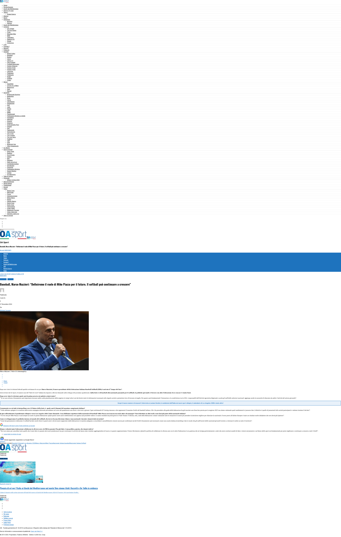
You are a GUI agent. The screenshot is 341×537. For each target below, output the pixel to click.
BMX (8, 36)
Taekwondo (10, 130)
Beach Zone (10, 191)
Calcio (9, 59)
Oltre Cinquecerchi (12, 146)
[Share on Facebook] (172, 374)
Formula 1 (7, 46)
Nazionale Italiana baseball (61, 443)
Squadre (6, 52)
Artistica (9, 21)
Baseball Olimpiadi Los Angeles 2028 (24, 443)
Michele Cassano (5, 310)
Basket (9, 57)
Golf (8, 105)
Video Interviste (12, 212)
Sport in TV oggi (8, 11)
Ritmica (9, 23)
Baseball (10, 55)
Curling (9, 173)
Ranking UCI (11, 39)
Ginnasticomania (12, 196)
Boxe (8, 98)
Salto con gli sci (12, 162)
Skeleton (10, 160)
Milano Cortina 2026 (13, 180)
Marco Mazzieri (40, 443)
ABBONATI (8, 250)
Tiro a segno (11, 135)
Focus (9, 194)
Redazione (6, 516)
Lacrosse (10, 71)
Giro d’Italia (10, 29)
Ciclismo (6, 27)
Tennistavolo (11, 132)
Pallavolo (6, 50)
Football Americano (13, 64)
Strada (9, 41)
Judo (8, 107)
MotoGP (6, 48)
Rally (8, 89)
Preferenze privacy (9, 525)
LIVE (5, 45)
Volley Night (11, 208)
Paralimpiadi (11, 114)
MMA (8, 112)
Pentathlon (10, 118)
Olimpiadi (6, 178)
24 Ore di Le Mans (13, 86)
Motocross (10, 87)
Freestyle (10, 167)
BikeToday (10, 192)
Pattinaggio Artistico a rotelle (16, 116)
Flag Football (11, 62)
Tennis (6, 12)
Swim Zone (10, 205)
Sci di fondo (11, 155)
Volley (9, 80)
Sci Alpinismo (11, 174)
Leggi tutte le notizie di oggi (12, 434)
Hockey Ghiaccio (12, 66)
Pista (8, 32)
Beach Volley (11, 53)
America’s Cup (11, 144)
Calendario (10, 37)
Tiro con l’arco (11, 137)
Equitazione (10, 103)
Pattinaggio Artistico (13, 169)
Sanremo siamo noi (13, 214)
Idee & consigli (8, 215)
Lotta (8, 110)
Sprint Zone (10, 203)
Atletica (6, 16)
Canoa (9, 100)
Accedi (6, 187)
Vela (8, 142)
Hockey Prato (11, 69)
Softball (9, 78)
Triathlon (9, 139)
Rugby (9, 77)
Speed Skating (11, 171)
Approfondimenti (9, 182)
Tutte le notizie (8, 176)
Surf (8, 128)
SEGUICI (2, 441)
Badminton (10, 96)
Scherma (10, 123)
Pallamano (10, 73)
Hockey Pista (11, 68)
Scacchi (9, 121)
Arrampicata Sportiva (13, 94)
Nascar (9, 91)
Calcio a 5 (10, 61)
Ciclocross (10, 43)
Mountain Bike (11, 34)
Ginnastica (7, 19)
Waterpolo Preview (13, 210)
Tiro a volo (10, 134)
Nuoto (5, 18)
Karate (9, 109)
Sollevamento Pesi (13, 125)
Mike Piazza (49, 443)
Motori (6, 82)
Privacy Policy (7, 520)
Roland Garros (11, 14)
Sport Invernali (8, 149)
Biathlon (9, 153)
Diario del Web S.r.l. (37, 531)
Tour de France (11, 30)
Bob (8, 158)
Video (5, 189)
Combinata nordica (13, 164)
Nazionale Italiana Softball (78, 443)
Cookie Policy (7, 522)
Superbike (10, 84)
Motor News (11, 198)
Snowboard (10, 166)
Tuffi (8, 141)
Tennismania (11, 207)
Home (5, 5)
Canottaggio (11, 102)
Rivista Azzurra (8, 7)
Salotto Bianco (11, 201)
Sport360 (6, 93)
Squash (9, 126)
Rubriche (10, 119)
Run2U (9, 199)
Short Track (10, 151)
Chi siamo (6, 514)
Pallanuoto (10, 75)
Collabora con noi (8, 518)
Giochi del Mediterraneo (11, 9)
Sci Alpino (7, 148)
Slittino (9, 157)
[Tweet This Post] (172, 376)
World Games (8, 183)
